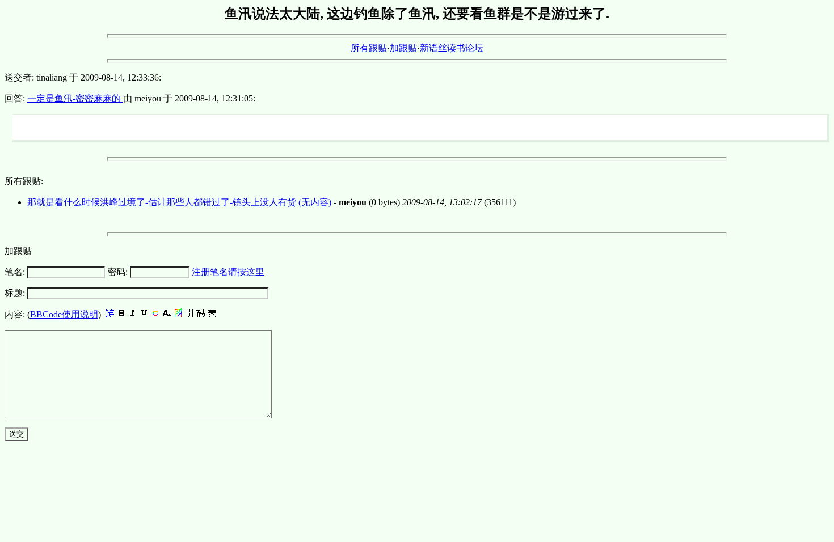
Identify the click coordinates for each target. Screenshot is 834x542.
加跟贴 (403, 48)
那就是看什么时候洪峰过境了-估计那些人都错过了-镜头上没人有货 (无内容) (179, 202)
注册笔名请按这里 (228, 272)
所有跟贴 (369, 48)
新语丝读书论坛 (451, 48)
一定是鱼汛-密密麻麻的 (75, 98)
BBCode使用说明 (64, 314)
